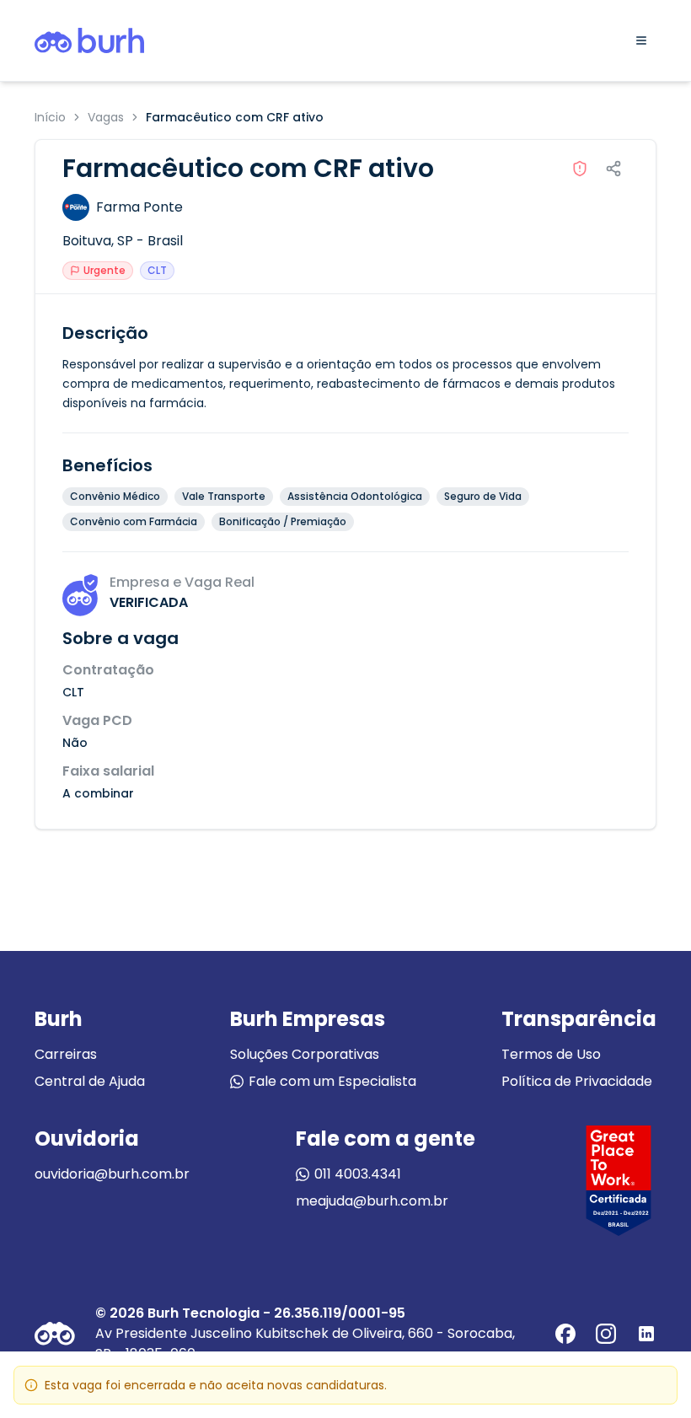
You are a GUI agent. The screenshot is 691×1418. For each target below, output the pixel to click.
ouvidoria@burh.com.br (112, 1174)
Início (50, 117)
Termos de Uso (551, 1054)
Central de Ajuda (90, 1081)
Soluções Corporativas (304, 1054)
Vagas (106, 117)
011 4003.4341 (357, 1174)
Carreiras (66, 1054)
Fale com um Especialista (332, 1081)
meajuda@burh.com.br (372, 1201)
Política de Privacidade (576, 1081)
